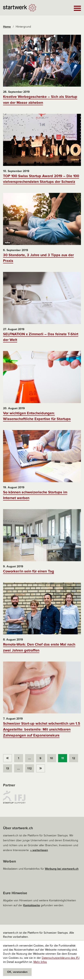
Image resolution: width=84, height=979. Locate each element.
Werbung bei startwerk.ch (61, 869)
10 (51, 758)
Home (7, 26)
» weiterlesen (39, 850)
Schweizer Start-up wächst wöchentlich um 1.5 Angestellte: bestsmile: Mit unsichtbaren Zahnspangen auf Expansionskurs (41, 729)
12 (73, 758)
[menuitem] (8, 757)
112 (29, 768)
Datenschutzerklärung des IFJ (61, 958)
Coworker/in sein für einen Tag (28, 571)
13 (7, 768)
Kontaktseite (31, 905)
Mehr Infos (40, 962)
